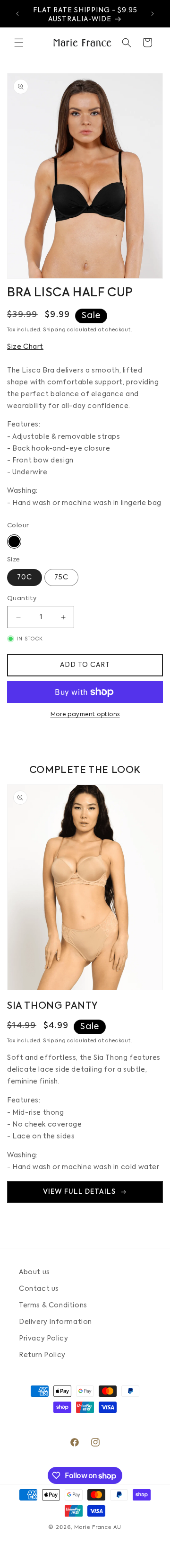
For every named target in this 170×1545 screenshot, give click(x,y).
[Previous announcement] (17, 13)
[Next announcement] (152, 13)
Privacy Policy (43, 1338)
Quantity (21, 598)
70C (24, 577)
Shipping (54, 330)
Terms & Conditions (53, 1305)
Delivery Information (55, 1322)
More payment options (85, 715)
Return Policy (42, 1355)
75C (61, 577)
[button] (18, 42)
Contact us (39, 1289)
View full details (79, 1192)
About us (34, 1272)
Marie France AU (97, 1527)
